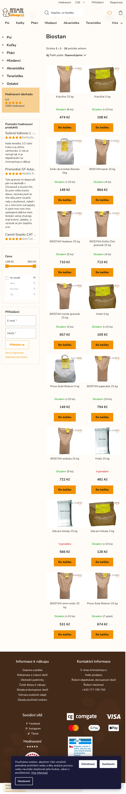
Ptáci (11, 52)
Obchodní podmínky (32, 680)
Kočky (11, 45)
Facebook (34, 723)
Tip (22, 294)
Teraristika (15, 76)
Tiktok (35, 733)
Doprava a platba (32, 670)
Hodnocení (32, 741)
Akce (22, 283)
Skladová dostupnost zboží (32, 690)
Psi (9, 37)
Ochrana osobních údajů (32, 695)
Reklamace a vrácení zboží (32, 675)
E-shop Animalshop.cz (94, 670)
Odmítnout (87, 764)
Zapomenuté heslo (16, 357)
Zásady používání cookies (32, 700)
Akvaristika (15, 68)
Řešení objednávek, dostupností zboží (94, 680)
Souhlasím (108, 764)
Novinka (22, 288)
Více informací (39, 773)
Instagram (35, 728)
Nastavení (24, 781)
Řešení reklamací (94, 685)
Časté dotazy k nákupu (32, 685)
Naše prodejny (93, 675)
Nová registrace (14, 353)
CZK (78, 2)
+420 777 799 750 (93, 690)
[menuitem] (7, 22)
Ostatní (12, 83)
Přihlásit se (17, 345)
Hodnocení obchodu (19, 94)
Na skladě (22, 277)
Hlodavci (14, 60)
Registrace (116, 2)
